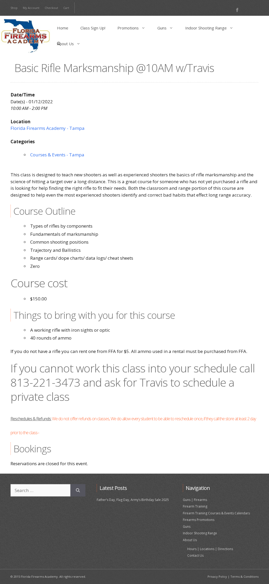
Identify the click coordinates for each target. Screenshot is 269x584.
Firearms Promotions (198, 520)
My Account (31, 8)
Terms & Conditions (244, 576)
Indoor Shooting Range (206, 27)
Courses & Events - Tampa (57, 155)
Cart (66, 8)
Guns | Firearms (195, 500)
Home (62, 27)
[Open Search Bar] (59, 44)
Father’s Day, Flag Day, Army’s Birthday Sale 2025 (133, 500)
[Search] (77, 490)
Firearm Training (195, 506)
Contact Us (195, 555)
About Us (65, 43)
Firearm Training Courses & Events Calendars (216, 513)
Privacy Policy (217, 576)
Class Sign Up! (92, 27)
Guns (162, 27)
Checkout (51, 8)
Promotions (128, 27)
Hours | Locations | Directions (210, 549)
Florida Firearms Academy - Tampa (48, 128)
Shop (14, 8)
